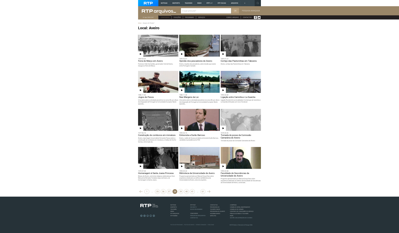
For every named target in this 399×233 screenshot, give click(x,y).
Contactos (247, 17)
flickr (154, 216)
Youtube (151, 216)
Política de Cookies (189, 224)
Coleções (177, 17)
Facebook (255, 17)
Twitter (259, 17)
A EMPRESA (233, 205)
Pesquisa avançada (251, 11)
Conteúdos (165, 17)
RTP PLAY (193, 205)
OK (235, 11)
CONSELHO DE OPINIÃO (237, 209)
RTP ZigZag (222, 3)
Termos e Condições (201, 224)
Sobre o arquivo (232, 17)
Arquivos (234, 3)
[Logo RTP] (149, 205)
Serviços (201, 17)
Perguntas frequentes (197, 215)
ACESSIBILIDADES (215, 213)
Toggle (258, 3)
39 (181, 191)
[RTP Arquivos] (161, 11)
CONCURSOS (194, 213)
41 (192, 191)
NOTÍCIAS (173, 205)
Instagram (148, 216)
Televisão (188, 3)
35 (157, 191)
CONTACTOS (213, 205)
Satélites (213, 215)
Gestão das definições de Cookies (241, 217)
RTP (210, 3)
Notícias (164, 3)
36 (163, 191)
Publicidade (211, 224)
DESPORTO (173, 207)
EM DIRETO (193, 207)
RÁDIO (172, 211)
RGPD (231, 215)
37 (169, 191)
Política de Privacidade (176, 224)
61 (203, 191)
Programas (189, 17)
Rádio (199, 3)
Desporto (176, 3)
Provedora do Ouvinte (217, 211)
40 (186, 191)
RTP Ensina (173, 215)
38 (175, 191)
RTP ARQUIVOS (174, 213)
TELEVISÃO (173, 209)
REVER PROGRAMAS (196, 209)
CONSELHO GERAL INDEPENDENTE (240, 207)
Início (139, 23)
